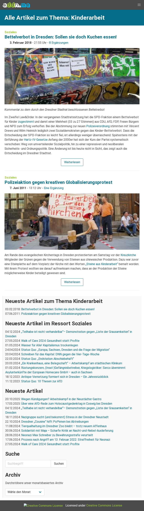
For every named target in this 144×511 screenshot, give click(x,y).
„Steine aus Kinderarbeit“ (102, 264)
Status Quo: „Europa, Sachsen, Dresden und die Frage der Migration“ (65, 350)
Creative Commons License (104, 505)
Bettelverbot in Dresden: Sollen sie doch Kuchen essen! (60, 37)
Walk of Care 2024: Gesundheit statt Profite (50, 341)
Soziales (10, 32)
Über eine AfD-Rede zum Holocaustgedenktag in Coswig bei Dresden (66, 403)
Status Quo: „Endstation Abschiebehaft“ (47, 359)
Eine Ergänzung (54, 188)
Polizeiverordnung (98, 126)
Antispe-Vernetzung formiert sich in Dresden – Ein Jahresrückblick (64, 377)
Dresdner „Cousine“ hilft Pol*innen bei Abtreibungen (55, 421)
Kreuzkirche (128, 255)
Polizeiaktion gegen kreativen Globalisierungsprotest (58, 182)
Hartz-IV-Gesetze (36, 139)
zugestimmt (26, 121)
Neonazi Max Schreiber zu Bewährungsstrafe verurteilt (57, 435)
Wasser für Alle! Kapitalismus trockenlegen (49, 345)
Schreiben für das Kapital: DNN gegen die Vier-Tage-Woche (60, 354)
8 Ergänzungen (58, 42)
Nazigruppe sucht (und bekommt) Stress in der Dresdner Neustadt (65, 417)
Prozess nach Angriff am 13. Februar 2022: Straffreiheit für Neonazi (65, 439)
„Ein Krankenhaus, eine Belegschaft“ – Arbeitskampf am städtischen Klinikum (71, 363)
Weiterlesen (72, 162)
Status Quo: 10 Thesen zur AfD (41, 381)
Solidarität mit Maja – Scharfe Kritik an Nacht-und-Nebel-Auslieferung (67, 430)
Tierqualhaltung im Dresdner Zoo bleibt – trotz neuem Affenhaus (64, 426)
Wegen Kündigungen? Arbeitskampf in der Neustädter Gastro (61, 399)
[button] (139, 5)
